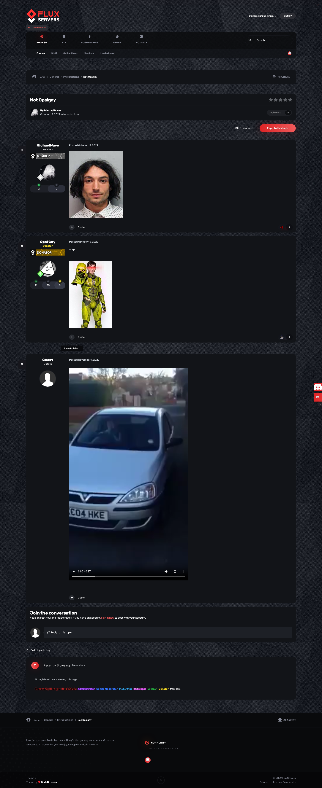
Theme (30, 778)
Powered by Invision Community (278, 782)
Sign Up (288, 16)
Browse (42, 42)
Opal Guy (47, 242)
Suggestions (89, 42)
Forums (41, 53)
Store (117, 42)
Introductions (71, 114)
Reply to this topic (277, 128)
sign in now (107, 617)
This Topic (282, 40)
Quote (81, 227)
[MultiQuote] (72, 227)
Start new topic (244, 128)
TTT (64, 42)
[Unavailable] (96, 184)
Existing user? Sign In (262, 16)
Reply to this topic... (62, 632)
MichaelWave (52, 110)
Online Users (70, 53)
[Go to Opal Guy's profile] (47, 268)
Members (89, 53)
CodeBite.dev (49, 782)
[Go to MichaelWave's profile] (34, 113)
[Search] (250, 40)
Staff (54, 53)
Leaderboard (107, 53)
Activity (141, 42)
